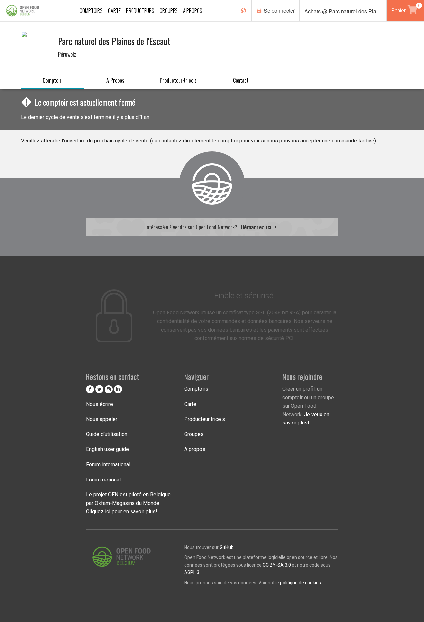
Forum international (108, 464)
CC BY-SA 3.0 (277, 565)
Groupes (194, 434)
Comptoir (52, 80)
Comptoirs (196, 389)
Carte (190, 404)
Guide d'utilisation (106, 434)
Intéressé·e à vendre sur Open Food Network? (209, 227)
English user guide (107, 449)
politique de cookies (300, 582)
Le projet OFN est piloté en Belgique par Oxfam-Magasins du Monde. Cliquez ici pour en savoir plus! (128, 503)
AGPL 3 (191, 572)
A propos (115, 80)
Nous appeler (101, 419)
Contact (241, 80)
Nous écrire (99, 404)
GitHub (227, 547)
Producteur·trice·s (178, 80)
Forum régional (103, 480)
